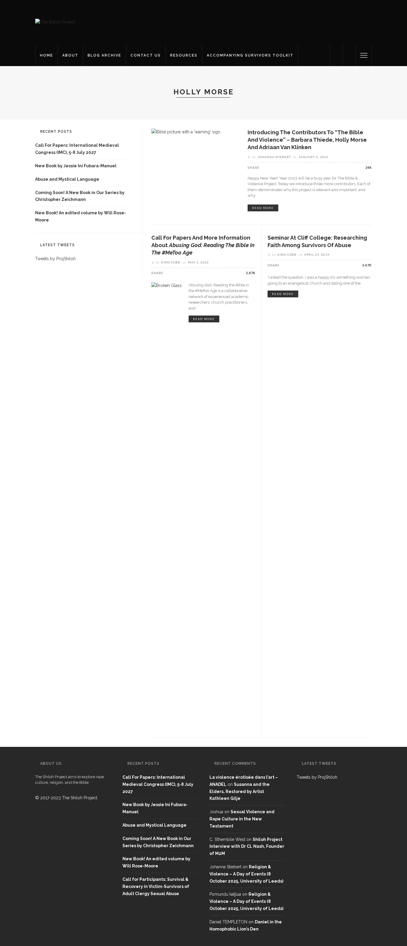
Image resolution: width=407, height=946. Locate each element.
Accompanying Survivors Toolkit (250, 55)
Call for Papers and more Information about (202, 245)
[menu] (363, 55)
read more (263, 208)
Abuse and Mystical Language (67, 179)
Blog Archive (104, 55)
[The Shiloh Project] (55, 22)
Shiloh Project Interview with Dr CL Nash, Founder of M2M (246, 846)
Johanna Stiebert (274, 157)
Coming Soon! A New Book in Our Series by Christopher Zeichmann (80, 196)
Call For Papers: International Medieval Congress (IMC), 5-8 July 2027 (77, 149)
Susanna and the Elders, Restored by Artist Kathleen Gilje (239, 791)
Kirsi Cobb (170, 262)
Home (46, 55)
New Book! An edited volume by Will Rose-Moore (80, 216)
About (70, 55)
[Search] (349, 55)
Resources (184, 55)
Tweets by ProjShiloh (55, 258)
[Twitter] (336, 55)
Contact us (146, 55)
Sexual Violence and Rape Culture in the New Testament (241, 818)
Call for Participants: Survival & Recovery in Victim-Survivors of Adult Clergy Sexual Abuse (155, 886)
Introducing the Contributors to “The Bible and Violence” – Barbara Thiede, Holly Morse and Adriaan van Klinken (307, 139)
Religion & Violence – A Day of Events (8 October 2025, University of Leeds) (246, 873)
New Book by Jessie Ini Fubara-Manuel (75, 165)
